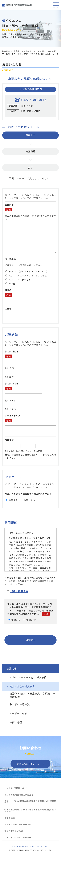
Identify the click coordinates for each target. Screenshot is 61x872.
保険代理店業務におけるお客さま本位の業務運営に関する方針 (30, 810)
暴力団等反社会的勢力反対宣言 (18, 794)
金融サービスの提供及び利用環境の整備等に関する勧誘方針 (30, 802)
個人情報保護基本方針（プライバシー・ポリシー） (30, 846)
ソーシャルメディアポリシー (17, 837)
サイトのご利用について (15, 788)
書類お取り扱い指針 (13, 830)
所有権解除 (9, 818)
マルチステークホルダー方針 (17, 824)
